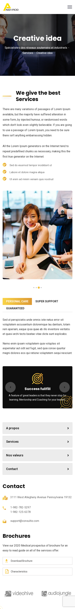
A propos (12, 428)
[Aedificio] (11, 6)
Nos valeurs (14, 455)
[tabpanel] (37, 235)
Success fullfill (38, 388)
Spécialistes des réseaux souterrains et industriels (36, 47)
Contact (12, 469)
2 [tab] (39, 288)
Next (64, 387)
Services (27, 53)
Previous (10, 387)
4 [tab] (33, 287)
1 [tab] (41, 287)
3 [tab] (36, 287)
